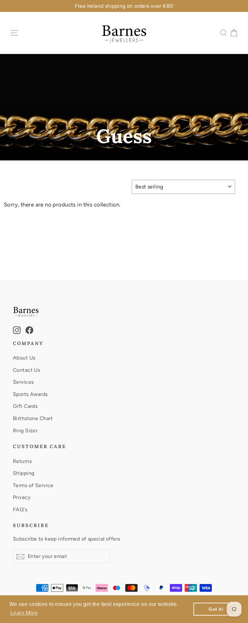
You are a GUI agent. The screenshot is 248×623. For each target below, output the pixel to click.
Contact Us (26, 370)
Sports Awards (30, 394)
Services (23, 382)
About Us (24, 358)
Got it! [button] (216, 609)
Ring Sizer (25, 430)
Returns (22, 461)
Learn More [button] (24, 613)
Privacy (21, 497)
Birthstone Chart (33, 418)
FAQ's (20, 509)
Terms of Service (33, 485)
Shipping (23, 473)
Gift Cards (25, 406)
